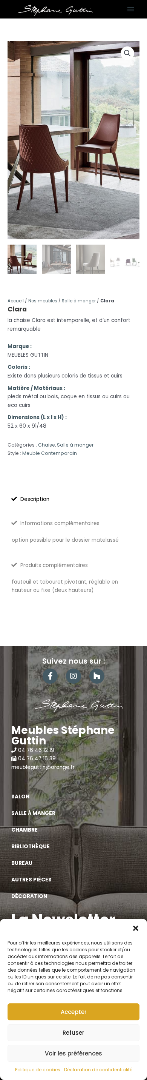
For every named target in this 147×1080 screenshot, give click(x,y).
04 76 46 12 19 (36, 750)
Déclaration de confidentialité (98, 1069)
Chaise (46, 445)
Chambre (24, 829)
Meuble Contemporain (49, 453)
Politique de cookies (37, 1069)
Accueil (16, 301)
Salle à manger (79, 301)
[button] (135, 928)
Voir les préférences (73, 1053)
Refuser (73, 1033)
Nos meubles (42, 301)
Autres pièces (31, 879)
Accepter (74, 1012)
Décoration (29, 896)
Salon (20, 796)
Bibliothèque (30, 846)
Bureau (21, 863)
